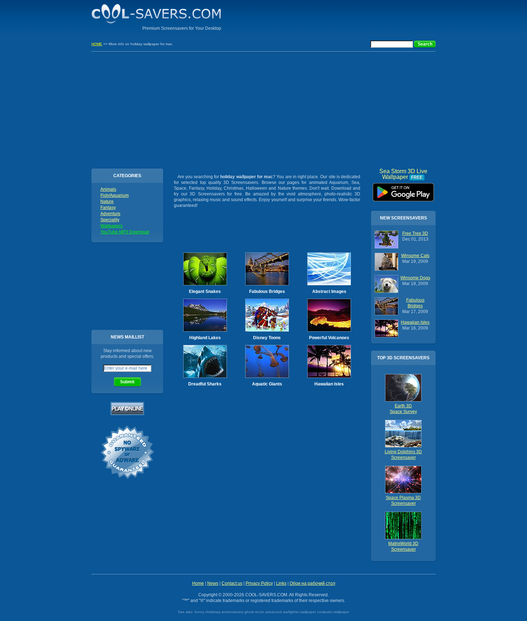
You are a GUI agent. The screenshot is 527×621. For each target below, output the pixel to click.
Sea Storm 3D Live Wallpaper (403, 190)
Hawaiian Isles (329, 384)
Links (281, 583)
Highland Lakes (205, 337)
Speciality (109, 219)
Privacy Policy (259, 583)
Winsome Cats (415, 255)
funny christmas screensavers (219, 612)
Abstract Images (329, 291)
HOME (96, 44)
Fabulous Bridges (267, 291)
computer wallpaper (333, 612)
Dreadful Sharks (205, 384)
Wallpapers (111, 225)
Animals (108, 189)
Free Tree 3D (415, 233)
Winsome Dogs (415, 277)
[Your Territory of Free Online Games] (127, 413)
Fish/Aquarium (114, 195)
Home (198, 583)
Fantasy (108, 207)
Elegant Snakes (205, 291)
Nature (107, 201)
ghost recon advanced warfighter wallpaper (280, 612)
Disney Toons (267, 337)
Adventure (110, 213)
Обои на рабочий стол (312, 583)
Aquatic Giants (267, 384)
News (212, 583)
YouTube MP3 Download (124, 231)
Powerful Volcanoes (329, 337)
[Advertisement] (352, 16)
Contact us (232, 583)
